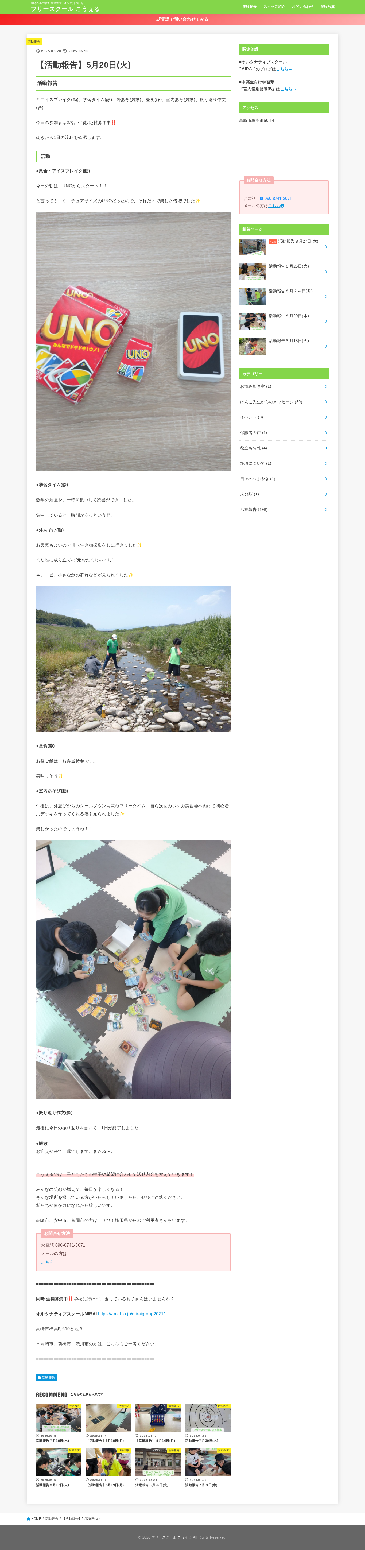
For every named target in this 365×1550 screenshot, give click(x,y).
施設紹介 (250, 7)
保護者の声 (253, 433)
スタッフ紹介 (274, 7)
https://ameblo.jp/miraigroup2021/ (131, 1313)
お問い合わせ (302, 7)
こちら (47, 1262)
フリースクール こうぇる (65, 9)
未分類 (249, 494)
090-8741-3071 (70, 1245)
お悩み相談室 (255, 386)
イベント (251, 417)
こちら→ (284, 69)
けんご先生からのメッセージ (271, 402)
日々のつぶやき (257, 479)
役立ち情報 (253, 448)
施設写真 (328, 7)
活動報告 (33, 42)
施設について (255, 463)
